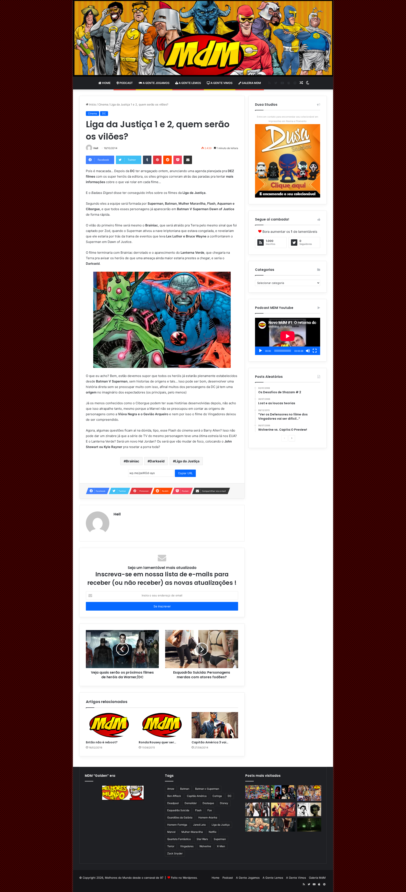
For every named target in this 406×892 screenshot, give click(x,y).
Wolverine (205, 846)
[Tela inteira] (315, 351)
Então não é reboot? (102, 742)
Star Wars (202, 839)
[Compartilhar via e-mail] (188, 160)
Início (92, 104)
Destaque (208, 803)
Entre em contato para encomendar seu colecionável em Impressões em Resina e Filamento (287, 119)
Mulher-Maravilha (192, 831)
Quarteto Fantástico (179, 839)
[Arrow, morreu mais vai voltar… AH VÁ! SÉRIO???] (309, 825)
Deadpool (173, 803)
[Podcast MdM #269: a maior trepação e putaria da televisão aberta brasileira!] (309, 793)
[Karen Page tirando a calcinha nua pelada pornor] (283, 825)
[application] (287, 336)
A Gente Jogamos (155, 83)
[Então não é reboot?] (109, 725)
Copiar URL (185, 473)
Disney (224, 803)
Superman (220, 839)
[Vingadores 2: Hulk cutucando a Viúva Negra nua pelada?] (257, 809)
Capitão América (197, 795)
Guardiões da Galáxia (179, 817)
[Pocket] (177, 160)
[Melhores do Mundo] (203, 38)
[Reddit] (167, 160)
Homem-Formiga (177, 824)
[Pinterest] (157, 160)
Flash (198, 810)
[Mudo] (308, 351)
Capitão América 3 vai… (210, 742)
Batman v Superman (207, 788)
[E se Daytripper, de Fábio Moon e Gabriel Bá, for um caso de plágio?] (309, 809)
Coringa (217, 795)
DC (104, 113)
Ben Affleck (174, 795)
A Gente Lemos (189, 83)
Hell (95, 148)
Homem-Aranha (207, 817)
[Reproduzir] (260, 351)
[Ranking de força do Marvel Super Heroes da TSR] (283, 792)
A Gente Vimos (221, 83)
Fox (209, 810)
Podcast (126, 83)
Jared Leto (199, 824)
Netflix (212, 831)
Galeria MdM (251, 83)
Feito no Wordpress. (184, 877)
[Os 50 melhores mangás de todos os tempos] (283, 809)
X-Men (221, 846)
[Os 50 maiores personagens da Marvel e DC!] (257, 792)
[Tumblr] (147, 160)
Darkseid (157, 461)
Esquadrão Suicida (178, 810)
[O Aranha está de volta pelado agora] (257, 825)
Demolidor (191, 803)
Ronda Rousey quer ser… (157, 742)
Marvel (171, 831)
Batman (184, 788)
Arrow (170, 788)
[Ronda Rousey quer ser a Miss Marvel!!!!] (162, 725)
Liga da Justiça (187, 461)
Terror (170, 846)
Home (106, 83)
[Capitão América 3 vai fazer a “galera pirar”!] (215, 725)
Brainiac (132, 461)
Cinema (103, 104)
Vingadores (186, 846)
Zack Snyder (174, 853)
